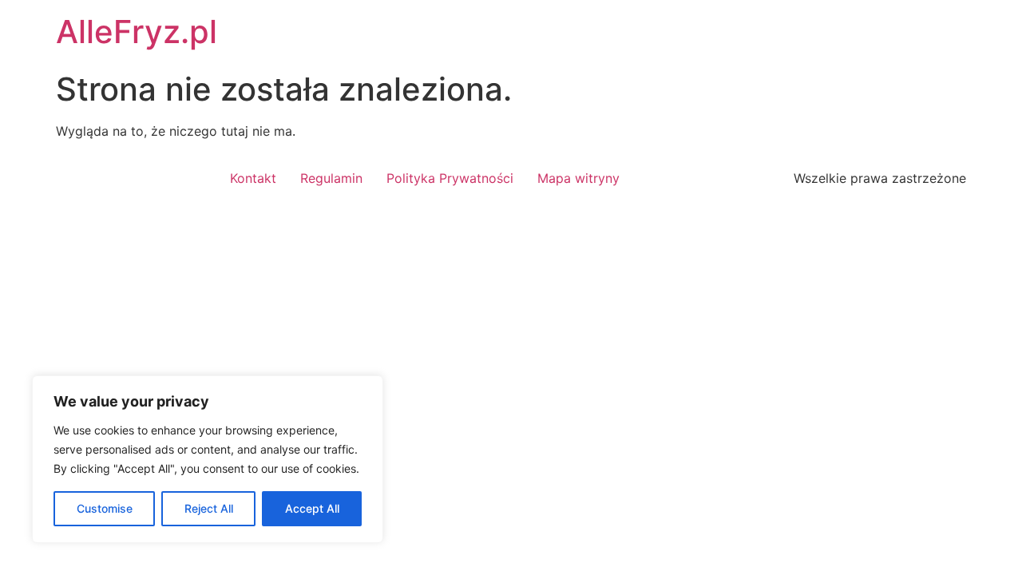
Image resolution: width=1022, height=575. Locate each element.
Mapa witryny (578, 178)
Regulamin (331, 178)
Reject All (208, 508)
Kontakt (253, 178)
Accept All (312, 508)
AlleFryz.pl (136, 31)
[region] (207, 459)
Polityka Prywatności (449, 178)
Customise (105, 508)
